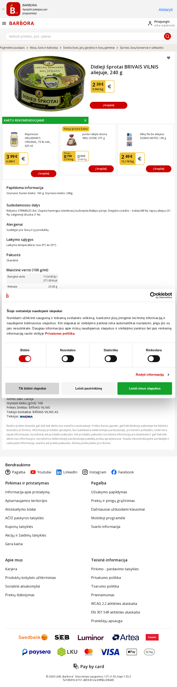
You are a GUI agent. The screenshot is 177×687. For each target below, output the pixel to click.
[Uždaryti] (3, 9)
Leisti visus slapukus (145, 388)
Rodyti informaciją (150, 374)
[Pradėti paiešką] (167, 36)
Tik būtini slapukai (32, 388)
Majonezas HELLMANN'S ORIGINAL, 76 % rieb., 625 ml (38, 140)
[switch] (68, 358)
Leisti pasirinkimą (88, 388)
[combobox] (88, 36)
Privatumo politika (59, 333)
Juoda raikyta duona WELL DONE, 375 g (94, 136)
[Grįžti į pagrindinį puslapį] (22, 22)
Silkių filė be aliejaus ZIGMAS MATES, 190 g (153, 136)
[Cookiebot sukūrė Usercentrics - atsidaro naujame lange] (153, 295)
